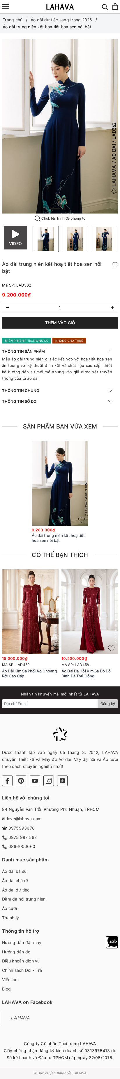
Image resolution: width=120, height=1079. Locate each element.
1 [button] (55, 208)
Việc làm (10, 979)
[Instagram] (48, 781)
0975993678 (21, 827)
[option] (60, 126)
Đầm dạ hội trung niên (23, 898)
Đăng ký (107, 703)
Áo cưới (9, 908)
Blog (6, 988)
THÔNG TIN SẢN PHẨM (23, 351)
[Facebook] (7, 781)
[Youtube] (35, 781)
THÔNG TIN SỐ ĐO (19, 401)
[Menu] (5, 6)
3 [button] (65, 208)
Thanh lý (10, 917)
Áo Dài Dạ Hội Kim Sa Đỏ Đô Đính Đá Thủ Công (86, 673)
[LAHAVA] (60, 6)
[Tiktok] (62, 781)
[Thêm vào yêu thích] (115, 264)
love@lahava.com (24, 818)
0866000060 (22, 846)
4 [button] (68, 208)
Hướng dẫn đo (16, 951)
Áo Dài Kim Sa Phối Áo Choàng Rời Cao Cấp (29, 673)
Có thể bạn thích (60, 554)
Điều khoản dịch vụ (21, 960)
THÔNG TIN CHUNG (20, 390)
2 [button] (62, 208)
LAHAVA (20, 1018)
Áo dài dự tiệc (16, 889)
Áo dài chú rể (15, 880)
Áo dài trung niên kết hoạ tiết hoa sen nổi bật (58, 538)
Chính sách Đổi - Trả (22, 970)
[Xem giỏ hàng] (115, 6)
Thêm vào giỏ (60, 322)
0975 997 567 (22, 837)
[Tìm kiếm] (105, 7)
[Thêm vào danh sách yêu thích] (81, 520)
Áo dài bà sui (14, 871)
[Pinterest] (21, 781)
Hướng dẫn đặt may (21, 942)
